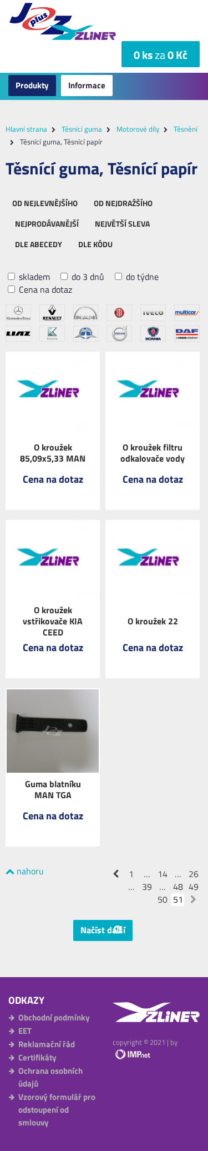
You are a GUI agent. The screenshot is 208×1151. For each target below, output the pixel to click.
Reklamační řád (46, 1044)
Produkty (32, 85)
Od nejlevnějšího (45, 203)
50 (163, 899)
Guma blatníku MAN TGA (53, 789)
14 (163, 874)
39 (147, 886)
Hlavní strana (26, 129)
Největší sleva (122, 223)
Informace (86, 85)
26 (194, 874)
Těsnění (185, 129)
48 (178, 886)
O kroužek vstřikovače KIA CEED (53, 621)
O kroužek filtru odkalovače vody (152, 453)
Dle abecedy (38, 244)
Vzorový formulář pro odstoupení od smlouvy (56, 1109)
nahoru (29, 871)
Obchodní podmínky (54, 1017)
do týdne (141, 277)
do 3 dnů (86, 277)
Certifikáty (37, 1057)
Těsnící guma (82, 129)
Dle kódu (95, 244)
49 (194, 886)
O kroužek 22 (153, 621)
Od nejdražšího (123, 203)
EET (25, 1030)
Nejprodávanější (47, 223)
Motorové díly (137, 129)
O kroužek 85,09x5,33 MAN (52, 453)
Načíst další (102, 930)
